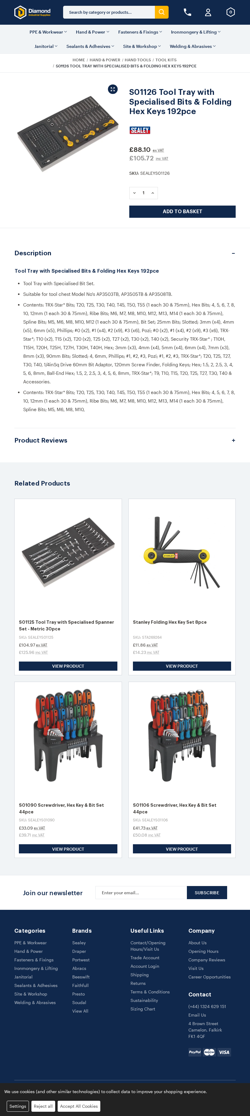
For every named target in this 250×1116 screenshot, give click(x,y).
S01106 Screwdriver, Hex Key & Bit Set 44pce (174, 808)
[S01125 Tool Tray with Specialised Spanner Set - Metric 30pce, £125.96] (68, 557)
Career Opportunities (209, 976)
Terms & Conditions (150, 991)
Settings (17, 1106)
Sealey (79, 942)
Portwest (81, 959)
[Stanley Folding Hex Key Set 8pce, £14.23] (182, 557)
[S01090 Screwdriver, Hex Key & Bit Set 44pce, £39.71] (68, 740)
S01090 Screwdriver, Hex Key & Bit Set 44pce (61, 808)
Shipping (139, 974)
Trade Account (144, 957)
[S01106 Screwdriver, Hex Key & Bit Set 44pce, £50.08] (182, 740)
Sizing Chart (142, 1008)
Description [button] (32, 253)
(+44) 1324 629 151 (207, 1006)
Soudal (79, 1002)
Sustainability (144, 1000)
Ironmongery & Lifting (194, 31)
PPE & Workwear (46, 31)
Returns (138, 983)
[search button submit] (162, 12)
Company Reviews (206, 959)
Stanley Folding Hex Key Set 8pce (170, 622)
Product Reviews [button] (40, 440)
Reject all (43, 1106)
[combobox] (109, 12)
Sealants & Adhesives (88, 46)
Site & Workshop (140, 46)
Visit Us (196, 968)
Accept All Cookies (79, 1106)
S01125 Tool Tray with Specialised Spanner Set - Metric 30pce (66, 625)
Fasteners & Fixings (138, 31)
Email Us (197, 1014)
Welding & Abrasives (191, 46)
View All (80, 1011)
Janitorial (44, 46)
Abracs (79, 968)
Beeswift (81, 976)
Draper (79, 951)
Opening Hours (203, 951)
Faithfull (80, 985)
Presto (78, 993)
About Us (197, 942)
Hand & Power (90, 31)
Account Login (144, 966)
